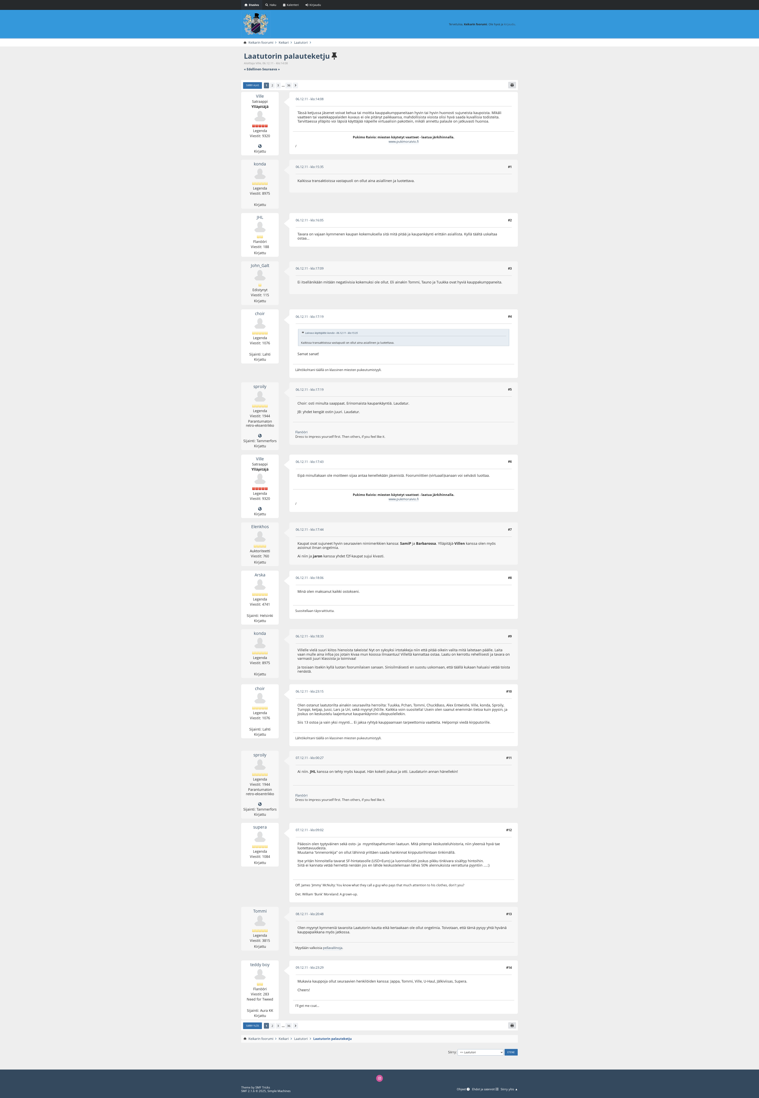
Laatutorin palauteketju (287, 56)
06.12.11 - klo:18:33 (310, 636)
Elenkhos (260, 526)
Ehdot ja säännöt (484, 1089)
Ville (260, 96)
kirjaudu (509, 24)
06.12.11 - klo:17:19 (310, 316)
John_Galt (260, 265)
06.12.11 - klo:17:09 (310, 268)
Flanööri (301, 432)
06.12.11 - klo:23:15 (310, 691)
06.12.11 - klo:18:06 (310, 578)
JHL (260, 217)
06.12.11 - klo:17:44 (310, 529)
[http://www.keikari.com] (260, 146)
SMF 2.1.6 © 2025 (253, 1091)
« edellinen (252, 69)
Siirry (452, 1052)
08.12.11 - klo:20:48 (310, 914)
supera (260, 827)
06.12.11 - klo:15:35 (310, 167)
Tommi (260, 911)
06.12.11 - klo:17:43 (310, 462)
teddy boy (260, 964)
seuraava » (271, 69)
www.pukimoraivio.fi (404, 141)
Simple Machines (279, 1091)
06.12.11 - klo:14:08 (310, 99)
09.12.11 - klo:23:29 (310, 967)
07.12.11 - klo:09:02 (310, 830)
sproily (259, 386)
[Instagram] (379, 1078)
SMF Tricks (262, 1087)
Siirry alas (252, 85)
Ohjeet (462, 1089)
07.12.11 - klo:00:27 (310, 758)
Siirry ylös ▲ (509, 1089)
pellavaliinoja (332, 948)
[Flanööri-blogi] (260, 436)
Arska (260, 575)
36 (288, 85)
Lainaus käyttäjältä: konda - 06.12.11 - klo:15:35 (331, 333)
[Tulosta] (512, 85)
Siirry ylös (252, 1025)
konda (260, 164)
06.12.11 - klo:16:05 (310, 220)
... (283, 85)
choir (260, 313)
